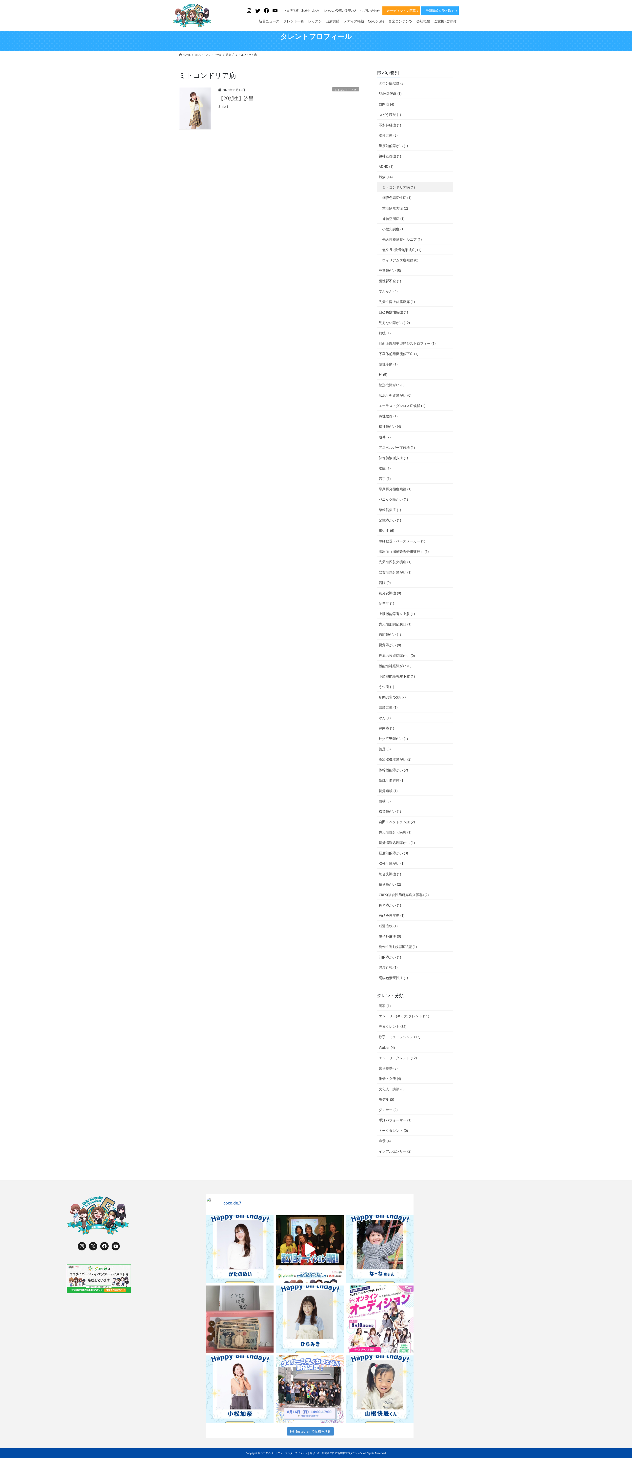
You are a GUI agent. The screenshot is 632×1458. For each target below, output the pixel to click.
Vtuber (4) (387, 1047)
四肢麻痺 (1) (388, 707)
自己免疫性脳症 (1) (393, 312)
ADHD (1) (386, 166)
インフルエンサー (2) (395, 1151)
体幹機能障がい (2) (393, 770)
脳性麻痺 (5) (388, 135)
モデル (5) (386, 1099)
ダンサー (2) (388, 1109)
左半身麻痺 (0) (390, 936)
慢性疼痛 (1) (388, 364)
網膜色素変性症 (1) (396, 197)
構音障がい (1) (390, 811)
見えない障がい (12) (394, 322)
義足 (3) (385, 749)
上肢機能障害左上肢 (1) (397, 613)
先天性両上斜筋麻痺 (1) (397, 301)
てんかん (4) (388, 291)
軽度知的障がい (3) (393, 853)
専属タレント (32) (392, 1026)
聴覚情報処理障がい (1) (397, 842)
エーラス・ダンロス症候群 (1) (402, 405)
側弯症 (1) (386, 603)
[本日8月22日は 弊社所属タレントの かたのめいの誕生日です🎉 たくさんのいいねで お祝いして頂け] (240, 1249)
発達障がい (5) (390, 270)
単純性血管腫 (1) (391, 780)
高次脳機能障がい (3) (395, 759)
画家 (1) (385, 1005)
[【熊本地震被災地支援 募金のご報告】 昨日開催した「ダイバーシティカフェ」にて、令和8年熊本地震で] (240, 1319)
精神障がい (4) (390, 426)
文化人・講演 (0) (391, 1089)
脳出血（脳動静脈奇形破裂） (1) (404, 551)
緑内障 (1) (386, 728)
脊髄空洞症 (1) (393, 218)
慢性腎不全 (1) (390, 281)
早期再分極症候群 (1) (395, 489)
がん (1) (385, 717)
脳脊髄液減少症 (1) (393, 457)
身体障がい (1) (390, 905)
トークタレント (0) (393, 1130)
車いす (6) (386, 530)
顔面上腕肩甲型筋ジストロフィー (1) (407, 343)
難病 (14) (386, 176)
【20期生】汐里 (236, 98)
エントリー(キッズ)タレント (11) (404, 1016)
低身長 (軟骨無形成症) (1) (401, 249)
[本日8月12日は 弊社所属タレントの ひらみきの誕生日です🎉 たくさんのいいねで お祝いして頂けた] (310, 1319)
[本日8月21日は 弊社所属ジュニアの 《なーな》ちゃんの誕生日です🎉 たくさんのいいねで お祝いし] (380, 1249)
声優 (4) (385, 1140)
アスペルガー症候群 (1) (397, 447)
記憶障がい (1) (390, 520)
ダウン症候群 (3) (391, 83)
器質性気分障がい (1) (395, 572)
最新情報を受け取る (440, 10)
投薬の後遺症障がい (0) (397, 655)
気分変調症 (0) (390, 593)
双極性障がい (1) (391, 863)
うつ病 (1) (386, 686)
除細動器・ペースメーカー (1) (402, 541)
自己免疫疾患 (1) (391, 915)
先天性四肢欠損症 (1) (395, 561)
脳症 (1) (385, 468)
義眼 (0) (385, 582)
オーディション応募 (401, 10)
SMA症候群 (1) (390, 93)
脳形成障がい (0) (391, 385)
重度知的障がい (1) (393, 145)
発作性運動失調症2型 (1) (398, 946)
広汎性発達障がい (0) (395, 395)
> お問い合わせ (369, 10)
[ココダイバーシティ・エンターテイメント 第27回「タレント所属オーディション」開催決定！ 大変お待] (310, 1249)
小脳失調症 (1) (393, 229)
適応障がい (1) (390, 634)
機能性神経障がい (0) (395, 666)
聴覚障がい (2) (390, 884)
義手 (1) (385, 478)
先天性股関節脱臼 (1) (395, 624)
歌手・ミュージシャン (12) (399, 1036)
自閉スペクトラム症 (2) (397, 821)
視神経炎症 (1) (390, 156)
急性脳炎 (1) (388, 416)
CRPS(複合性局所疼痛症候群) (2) (404, 894)
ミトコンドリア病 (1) (398, 187)
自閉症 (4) (386, 104)
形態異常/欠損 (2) (392, 697)
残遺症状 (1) (388, 925)
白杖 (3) (385, 801)
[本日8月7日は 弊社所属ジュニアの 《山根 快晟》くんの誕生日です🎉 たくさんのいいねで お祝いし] (380, 1389)
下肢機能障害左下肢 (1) (397, 676)
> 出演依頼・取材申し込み (301, 10)
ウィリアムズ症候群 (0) (400, 260)
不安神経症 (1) (390, 125)
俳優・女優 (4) (390, 1078)
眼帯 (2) (385, 437)
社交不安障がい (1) (393, 738)
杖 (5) (383, 374)
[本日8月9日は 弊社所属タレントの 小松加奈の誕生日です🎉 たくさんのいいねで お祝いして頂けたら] (240, 1389)
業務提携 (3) (388, 1068)
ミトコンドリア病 (345, 89)
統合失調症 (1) (390, 874)
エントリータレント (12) (398, 1057)
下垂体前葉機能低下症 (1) (398, 353)
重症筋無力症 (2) (395, 208)
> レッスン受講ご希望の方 (339, 10)
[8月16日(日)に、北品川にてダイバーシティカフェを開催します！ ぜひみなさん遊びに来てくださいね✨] (310, 1389)
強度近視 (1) (388, 967)
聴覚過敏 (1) (388, 790)
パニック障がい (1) (393, 499)
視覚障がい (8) (390, 645)
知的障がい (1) (390, 957)
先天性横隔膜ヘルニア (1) (402, 239)
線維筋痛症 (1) (390, 509)
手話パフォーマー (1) (395, 1120)
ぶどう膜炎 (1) (390, 114)
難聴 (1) (385, 333)
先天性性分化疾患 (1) (395, 832)
